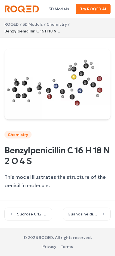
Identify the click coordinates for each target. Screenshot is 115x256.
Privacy (49, 246)
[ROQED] (21, 8)
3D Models (59, 8)
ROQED (11, 24)
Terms (67, 246)
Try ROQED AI (93, 8)
